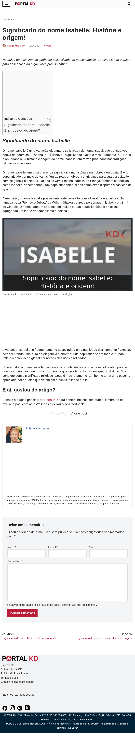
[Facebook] (4, 709)
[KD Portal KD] (25, 3)
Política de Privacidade (14, 673)
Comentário (15, 561)
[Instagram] (12, 709)
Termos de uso (9, 677)
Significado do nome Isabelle (27, 125)
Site (91, 547)
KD (4, 19)
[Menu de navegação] (6, 4)
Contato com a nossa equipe (17, 681)
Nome (11, 547)
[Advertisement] (27, 94)
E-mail (52, 547)
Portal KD (51, 400)
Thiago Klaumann (16, 45)
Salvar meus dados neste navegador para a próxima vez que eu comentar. (53, 604)
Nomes (12, 19)
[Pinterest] (19, 709)
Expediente (7, 665)
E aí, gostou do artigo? (22, 130)
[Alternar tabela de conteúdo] (46, 119)
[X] (27, 709)
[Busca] (129, 3)
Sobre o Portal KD (11, 669)
